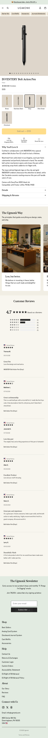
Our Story (5, 689)
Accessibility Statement (11, 670)
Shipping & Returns (10, 195)
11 (32, 73)
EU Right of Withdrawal (10, 674)
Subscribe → (24, 610)
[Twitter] (7, 707)
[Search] (7, 8)
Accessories (25, 14)
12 (34, 73)
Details (5, 190)
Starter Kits (5, 14)
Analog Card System (9, 631)
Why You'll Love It (10, 147)
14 (38, 73)
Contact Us (6, 654)
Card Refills (15, 14)
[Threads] (11, 707)
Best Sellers (6, 627)
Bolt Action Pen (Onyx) (10, 411)
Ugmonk (26, 730)
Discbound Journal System (12, 635)
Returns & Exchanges (10, 658)
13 (36, 73)
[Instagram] (3, 707)
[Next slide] (43, 257)
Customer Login (8, 662)
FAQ (3, 697)
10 (29, 73)
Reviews (5, 693)
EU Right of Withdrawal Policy (13, 678)
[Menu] (2, 8)
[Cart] (45, 8)
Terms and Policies (24, 735)
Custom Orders (7, 666)
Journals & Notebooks (38, 14)
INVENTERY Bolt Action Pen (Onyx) (14, 369)
